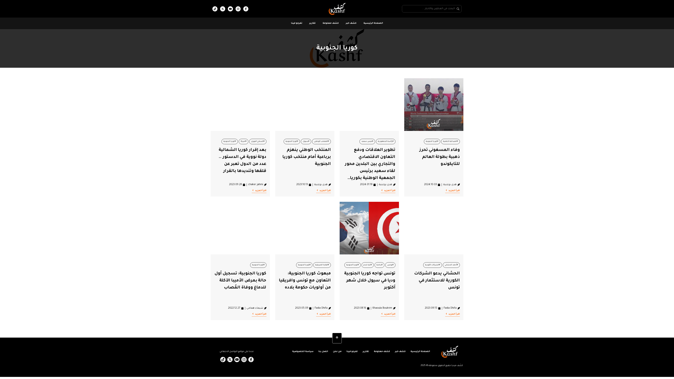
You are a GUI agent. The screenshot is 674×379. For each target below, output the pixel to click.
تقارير (312, 23)
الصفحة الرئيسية (373, 23)
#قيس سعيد (367, 141)
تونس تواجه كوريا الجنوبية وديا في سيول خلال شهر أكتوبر (369, 280)
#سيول (306, 141)
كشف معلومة (331, 23)
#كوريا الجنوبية (432, 141)
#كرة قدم (368, 265)
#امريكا (243, 141)
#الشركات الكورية (432, 265)
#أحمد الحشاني (451, 265)
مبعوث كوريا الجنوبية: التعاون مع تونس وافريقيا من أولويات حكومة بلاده (305, 280)
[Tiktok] (214, 8)
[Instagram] (238, 8)
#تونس (390, 265)
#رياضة (379, 265)
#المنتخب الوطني (321, 141)
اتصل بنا (323, 351)
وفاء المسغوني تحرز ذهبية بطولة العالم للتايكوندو (439, 157)
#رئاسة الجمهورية (386, 141)
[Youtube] (230, 8)
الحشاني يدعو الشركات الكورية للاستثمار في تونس (437, 280)
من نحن (337, 351)
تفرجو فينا (296, 23)
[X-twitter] (222, 8)
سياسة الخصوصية (302, 351)
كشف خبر (351, 23)
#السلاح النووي (258, 141)
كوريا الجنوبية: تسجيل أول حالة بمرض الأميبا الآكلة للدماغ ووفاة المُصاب (240, 280)
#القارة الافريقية (322, 265)
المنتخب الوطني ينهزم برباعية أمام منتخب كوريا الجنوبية (306, 157)
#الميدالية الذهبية (450, 141)
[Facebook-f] (245, 8)
